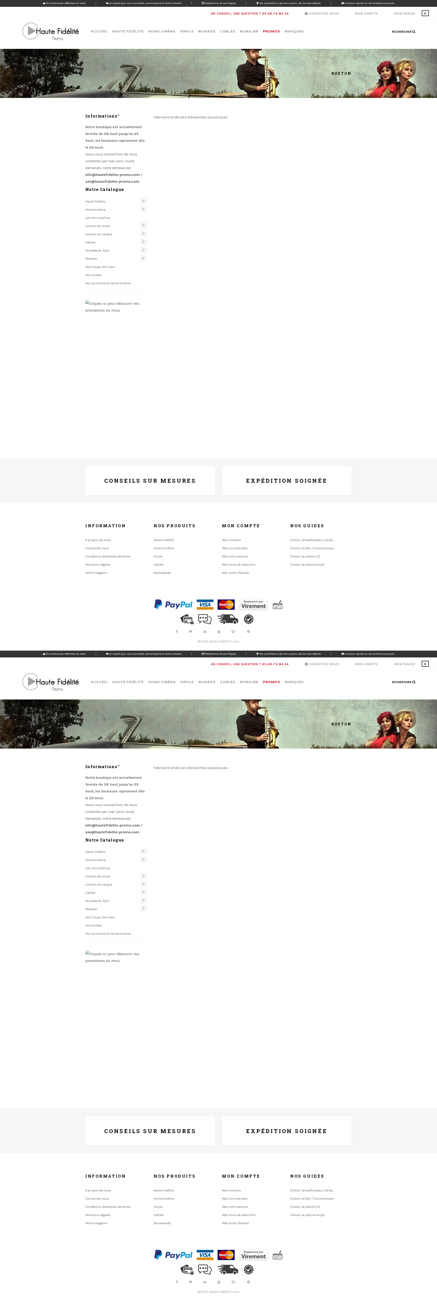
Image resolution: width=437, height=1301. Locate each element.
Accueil (99, 31)
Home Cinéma (162, 31)
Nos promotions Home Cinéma (108, 283)
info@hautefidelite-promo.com (112, 174)
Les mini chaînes (97, 218)
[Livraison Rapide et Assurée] (230, 619)
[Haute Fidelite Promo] (50, 31)
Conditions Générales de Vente (107, 556)
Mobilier (249, 31)
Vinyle (187, 31)
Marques (294, 31)
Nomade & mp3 (97, 250)
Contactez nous (97, 548)
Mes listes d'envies (235, 573)
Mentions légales (98, 565)
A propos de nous (98, 540)
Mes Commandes (235, 548)
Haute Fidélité (128, 31)
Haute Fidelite (95, 201)
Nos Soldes (93, 275)
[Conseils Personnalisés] (206, 619)
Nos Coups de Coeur (100, 267)
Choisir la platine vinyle (307, 565)
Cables (227, 31)
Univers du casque (98, 234)
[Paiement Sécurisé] (188, 619)
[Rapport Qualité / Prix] (250, 619)
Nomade (206, 31)
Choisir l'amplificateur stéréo (311, 540)
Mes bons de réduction (239, 565)
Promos (271, 31)
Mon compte (231, 540)
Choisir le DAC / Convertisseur (312, 548)
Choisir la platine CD (305, 556)
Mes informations (235, 556)
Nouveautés (162, 573)
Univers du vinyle (97, 226)
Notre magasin (96, 573)
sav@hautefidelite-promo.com (112, 181)
